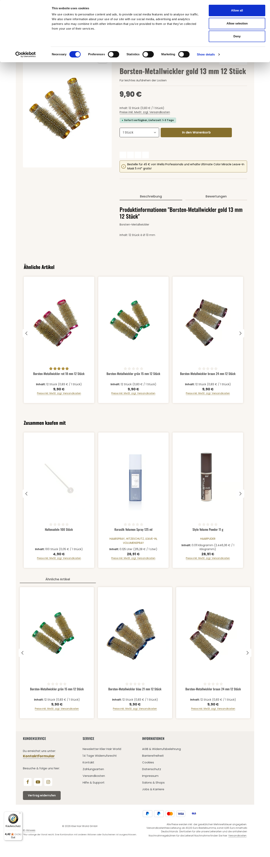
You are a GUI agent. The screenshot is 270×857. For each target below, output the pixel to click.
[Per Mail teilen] (145, 155)
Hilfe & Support (94, 782)
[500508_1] (67, 108)
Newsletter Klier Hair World (102, 749)
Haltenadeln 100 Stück (59, 529)
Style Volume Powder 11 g (208, 529)
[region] (67, 108)
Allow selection (237, 23)
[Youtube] (38, 782)
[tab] (151, 196)
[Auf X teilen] (130, 155)
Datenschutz (151, 769)
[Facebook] (28, 782)
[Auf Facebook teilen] (123, 155)
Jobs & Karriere (153, 789)
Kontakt (88, 762)
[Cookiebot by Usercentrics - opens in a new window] (25, 54)
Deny (237, 36)
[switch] (113, 54)
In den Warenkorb (196, 132)
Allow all (237, 10)
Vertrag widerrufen (42, 795)
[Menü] (20, 814)
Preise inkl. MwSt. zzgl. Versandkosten (145, 112)
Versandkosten (94, 776)
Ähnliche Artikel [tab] (57, 579)
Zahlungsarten (93, 769)
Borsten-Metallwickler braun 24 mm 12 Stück (208, 374)
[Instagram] (48, 782)
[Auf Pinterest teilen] (138, 155)
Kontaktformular (39, 756)
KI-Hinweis (29, 830)
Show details (206, 54)
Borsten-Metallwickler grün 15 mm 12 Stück (133, 374)
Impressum (150, 776)
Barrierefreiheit (153, 756)
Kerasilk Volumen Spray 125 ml (133, 529)
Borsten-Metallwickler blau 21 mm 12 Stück (134, 689)
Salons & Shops (153, 782)
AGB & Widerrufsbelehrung (161, 749)
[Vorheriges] (27, 333)
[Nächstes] (240, 333)
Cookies (148, 762)
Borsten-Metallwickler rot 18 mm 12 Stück (59, 374)
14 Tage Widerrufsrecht (100, 756)
